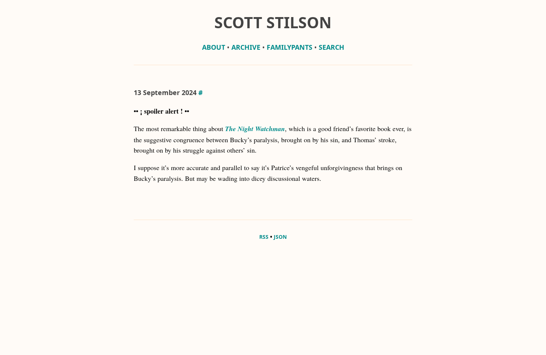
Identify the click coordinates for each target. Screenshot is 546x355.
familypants (289, 47)
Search (331, 47)
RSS (264, 236)
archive (245, 47)
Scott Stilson (273, 22)
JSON (280, 236)
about (213, 47)
